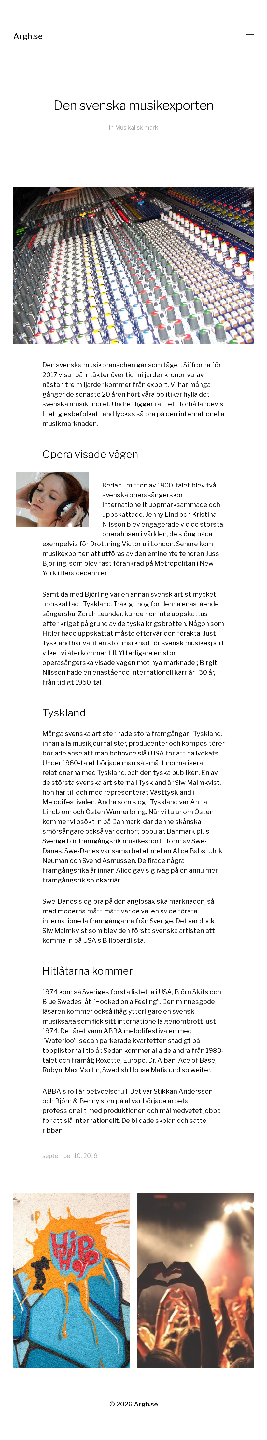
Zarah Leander (100, 614)
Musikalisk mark (136, 127)
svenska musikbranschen (95, 365)
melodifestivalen (150, 1031)
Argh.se (28, 36)
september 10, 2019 (70, 1155)
